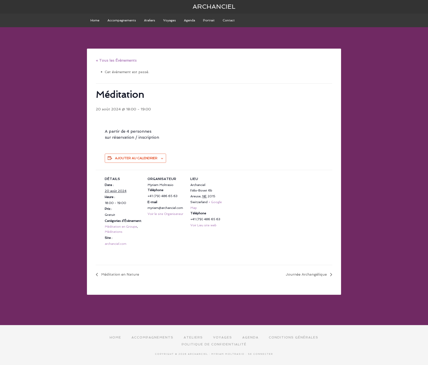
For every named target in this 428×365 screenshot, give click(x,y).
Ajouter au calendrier (136, 158)
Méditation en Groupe (121, 226)
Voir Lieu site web (203, 225)
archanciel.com (115, 243)
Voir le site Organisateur (165, 214)
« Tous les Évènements (116, 60)
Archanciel (214, 6)
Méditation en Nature (119, 274)
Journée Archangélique (307, 274)
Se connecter (260, 354)
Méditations (113, 231)
